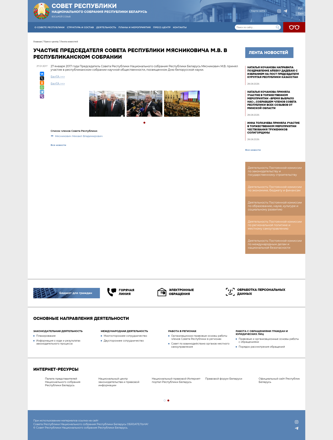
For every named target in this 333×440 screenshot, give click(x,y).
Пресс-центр (161, 27)
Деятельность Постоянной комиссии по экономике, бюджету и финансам (275, 188)
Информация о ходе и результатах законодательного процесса (58, 342)
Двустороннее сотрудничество (124, 340)
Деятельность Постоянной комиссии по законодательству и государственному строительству (275, 171)
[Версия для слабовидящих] (294, 27)
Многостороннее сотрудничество (125, 335)
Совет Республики (99, 8)
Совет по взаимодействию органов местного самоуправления (200, 345)
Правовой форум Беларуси (160, 378)
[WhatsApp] (42, 87)
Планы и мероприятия (134, 27)
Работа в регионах (182, 331)
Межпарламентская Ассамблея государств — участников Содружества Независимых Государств (270, 383)
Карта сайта (258, 10)
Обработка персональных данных (261, 292)
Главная (37, 41)
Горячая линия (126, 292)
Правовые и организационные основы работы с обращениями (269, 340)
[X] (42, 78)
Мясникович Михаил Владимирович (79, 136)
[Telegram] (42, 92)
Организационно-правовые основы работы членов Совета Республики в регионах (199, 337)
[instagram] (279, 11)
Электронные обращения (181, 292)
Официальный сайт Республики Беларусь (216, 380)
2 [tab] (168, 401)
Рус (300, 8)
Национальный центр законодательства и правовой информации (55, 382)
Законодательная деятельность (58, 331)
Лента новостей (69, 41)
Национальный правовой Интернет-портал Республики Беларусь (113, 380)
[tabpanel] (107, 104)
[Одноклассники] (42, 83)
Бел (301, 13)
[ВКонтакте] (42, 74)
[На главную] (41, 11)
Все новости (58, 145)
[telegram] (285, 11)
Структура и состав (80, 27)
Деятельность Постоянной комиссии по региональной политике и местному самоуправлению (275, 225)
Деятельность (106, 27)
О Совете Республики (50, 27)
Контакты (180, 27)
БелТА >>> (58, 76)
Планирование (46, 335)
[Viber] (42, 96)
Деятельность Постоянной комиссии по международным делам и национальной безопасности (275, 244)
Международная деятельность (124, 331)
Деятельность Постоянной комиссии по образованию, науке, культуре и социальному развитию (275, 206)
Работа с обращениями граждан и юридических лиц (262, 333)
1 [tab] (145, 123)
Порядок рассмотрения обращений (262, 346)
